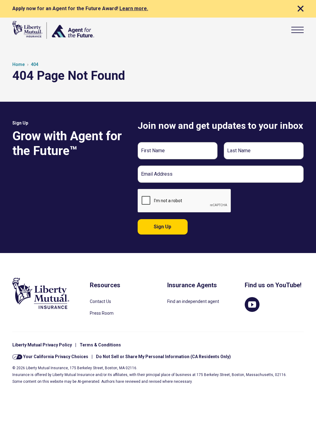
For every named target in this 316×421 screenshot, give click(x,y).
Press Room (102, 313)
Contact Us (100, 301)
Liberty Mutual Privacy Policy (42, 344)
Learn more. (133, 8)
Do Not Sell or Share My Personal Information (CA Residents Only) (163, 356)
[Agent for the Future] (53, 30)
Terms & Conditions (100, 344)
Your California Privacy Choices (55, 356)
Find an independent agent (193, 301)
